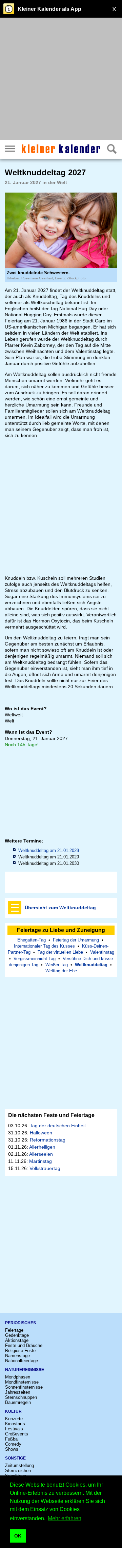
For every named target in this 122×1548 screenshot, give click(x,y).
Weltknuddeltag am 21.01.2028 (48, 850)
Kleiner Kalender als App (49, 9)
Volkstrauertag (44, 1168)
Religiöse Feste (20, 1350)
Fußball (12, 1439)
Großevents (16, 1433)
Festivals (14, 1428)
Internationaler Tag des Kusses (44, 946)
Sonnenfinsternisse (24, 1387)
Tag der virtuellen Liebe (60, 952)
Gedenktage (17, 1335)
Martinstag (40, 1161)
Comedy (13, 1444)
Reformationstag (47, 1140)
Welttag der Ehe (61, 970)
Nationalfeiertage (21, 1360)
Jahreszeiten (17, 1392)
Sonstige (15, 1458)
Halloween (41, 1132)
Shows (11, 1449)
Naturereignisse (24, 1369)
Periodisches (20, 1323)
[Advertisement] (61, 80)
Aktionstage (16, 1340)
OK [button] (17, 1536)
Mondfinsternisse (22, 1382)
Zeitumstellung (19, 1465)
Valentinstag (102, 952)
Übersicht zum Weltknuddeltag (60, 907)
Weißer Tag (56, 964)
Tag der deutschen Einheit (58, 1125)
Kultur (13, 1411)
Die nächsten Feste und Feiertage (51, 1115)
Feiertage (14, 1330)
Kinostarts (15, 1423)
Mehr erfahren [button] (64, 1518)
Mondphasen (17, 1377)
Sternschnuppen (21, 1397)
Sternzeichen (18, 1470)
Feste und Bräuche (23, 1345)
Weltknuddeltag (91, 964)
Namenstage (17, 1355)
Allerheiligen (42, 1147)
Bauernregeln (18, 1402)
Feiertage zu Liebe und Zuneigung (61, 930)
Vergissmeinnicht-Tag (35, 958)
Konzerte (14, 1418)
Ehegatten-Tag (31, 939)
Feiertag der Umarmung (76, 939)
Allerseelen (41, 1154)
